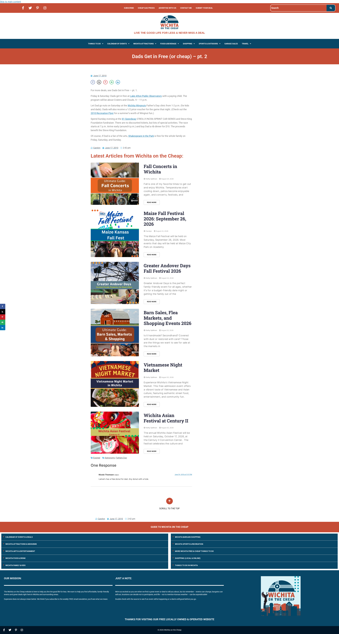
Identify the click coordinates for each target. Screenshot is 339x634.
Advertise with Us (167, 8)
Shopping (187, 44)
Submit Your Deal (204, 8)
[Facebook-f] (23, 7)
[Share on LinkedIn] (118, 82)
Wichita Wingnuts (137, 105)
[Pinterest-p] (37, 7)
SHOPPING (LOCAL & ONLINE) (187, 558)
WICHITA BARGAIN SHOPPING (187, 537)
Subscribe (129, 8)
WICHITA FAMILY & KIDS (15, 565)
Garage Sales (231, 44)
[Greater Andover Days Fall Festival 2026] (115, 283)
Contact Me (186, 8)
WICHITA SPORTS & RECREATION (189, 544)
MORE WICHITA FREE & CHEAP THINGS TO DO (194, 551)
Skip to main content (10, 1)
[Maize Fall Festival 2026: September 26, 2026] (115, 233)
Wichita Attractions (143, 44)
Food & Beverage (168, 44)
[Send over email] (112, 82)
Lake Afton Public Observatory (146, 96)
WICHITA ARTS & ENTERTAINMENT (20, 551)
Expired (96, 458)
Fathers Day (121, 458)
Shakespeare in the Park (141, 136)
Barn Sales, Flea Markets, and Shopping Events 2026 (167, 317)
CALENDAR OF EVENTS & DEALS (19, 537)
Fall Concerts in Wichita (160, 169)
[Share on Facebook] (93, 82)
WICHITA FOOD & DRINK (15, 558)
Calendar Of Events (117, 44)
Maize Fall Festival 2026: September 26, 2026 (165, 218)
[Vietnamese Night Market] (115, 384)
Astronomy (110, 458)
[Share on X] (99, 82)
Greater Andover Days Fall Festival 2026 (167, 268)
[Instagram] (45, 7)
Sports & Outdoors (208, 44)
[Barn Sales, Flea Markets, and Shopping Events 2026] (115, 332)
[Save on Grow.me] (124, 82)
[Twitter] (30, 7)
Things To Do (94, 44)
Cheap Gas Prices (146, 8)
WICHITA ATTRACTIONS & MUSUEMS (21, 544)
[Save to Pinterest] (105, 82)
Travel (245, 44)
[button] (95, 43)
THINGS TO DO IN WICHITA (186, 565)
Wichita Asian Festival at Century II (166, 418)
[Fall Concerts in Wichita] (115, 184)
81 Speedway (129, 118)
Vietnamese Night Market (163, 367)
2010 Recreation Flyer (102, 113)
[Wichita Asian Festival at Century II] (115, 433)
